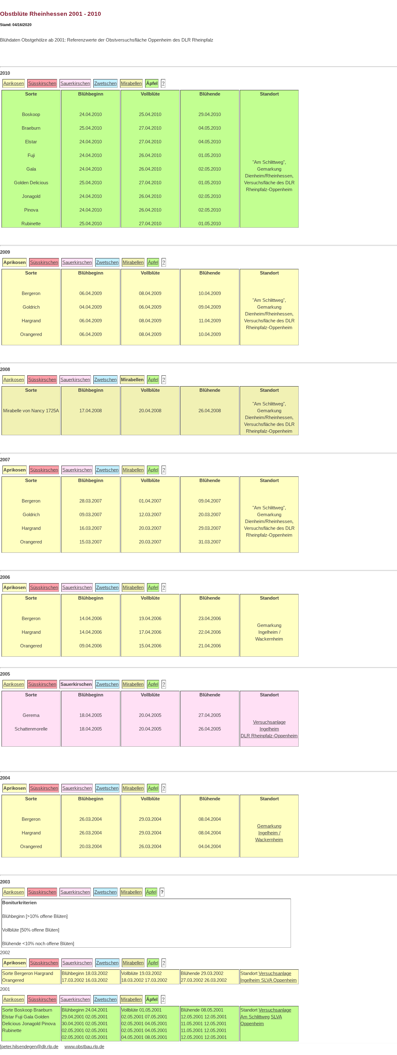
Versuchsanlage (275, 973)
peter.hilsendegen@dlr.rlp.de (29, 1046)
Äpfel (153, 262)
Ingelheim (250, 980)
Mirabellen (131, 83)
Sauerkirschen (75, 83)
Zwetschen (105, 83)
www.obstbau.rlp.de (84, 1046)
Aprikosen (13, 83)
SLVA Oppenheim (279, 980)
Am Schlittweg (255, 1016)
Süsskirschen (42, 83)
